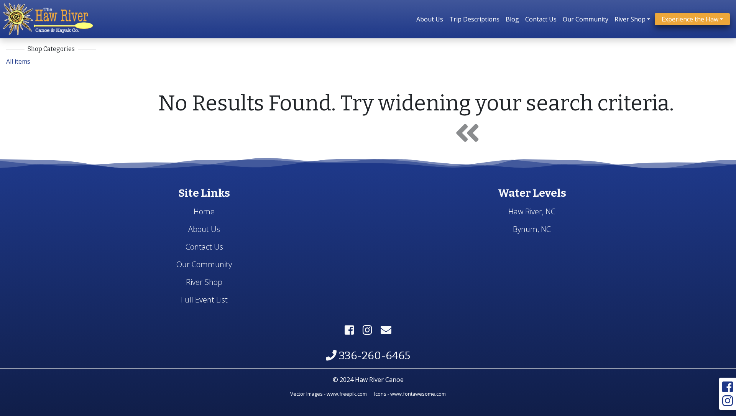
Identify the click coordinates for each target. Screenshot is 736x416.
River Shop (204, 282)
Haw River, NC (531, 211)
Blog (512, 19)
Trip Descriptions (474, 19)
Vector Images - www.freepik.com (328, 393)
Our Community (585, 19)
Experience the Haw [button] (690, 19)
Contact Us (541, 19)
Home (204, 211)
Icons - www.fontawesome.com (410, 393)
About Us (429, 19)
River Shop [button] (630, 19)
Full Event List (204, 299)
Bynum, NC (532, 229)
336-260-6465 (373, 355)
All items (18, 61)
